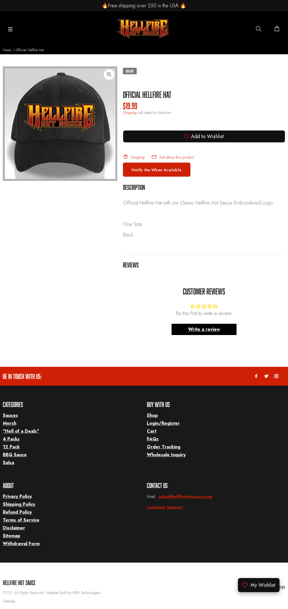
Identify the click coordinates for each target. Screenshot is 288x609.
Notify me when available (157, 170)
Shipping (130, 112)
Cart (151, 431)
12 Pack (11, 447)
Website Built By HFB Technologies (73, 592)
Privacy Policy (17, 496)
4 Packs (11, 439)
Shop (152, 415)
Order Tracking (163, 447)
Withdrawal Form (21, 543)
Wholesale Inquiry (166, 454)
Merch (9, 423)
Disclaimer (14, 528)
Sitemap (11, 535)
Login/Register (163, 423)
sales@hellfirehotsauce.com (185, 496)
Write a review (204, 329)
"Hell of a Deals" (21, 431)
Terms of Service (21, 520)
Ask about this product (176, 157)
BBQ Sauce (15, 454)
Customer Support (165, 507)
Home (7, 50)
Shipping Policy (19, 504)
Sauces (10, 415)
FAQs (153, 439)
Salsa (8, 462)
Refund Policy (17, 512)
